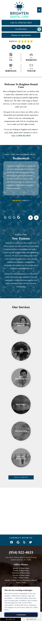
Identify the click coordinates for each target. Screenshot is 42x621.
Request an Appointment (21, 35)
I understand (21, 615)
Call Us (11, 619)
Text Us (32, 619)
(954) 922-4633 (24, 136)
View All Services (21, 477)
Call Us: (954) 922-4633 (21, 22)
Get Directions (21, 29)
